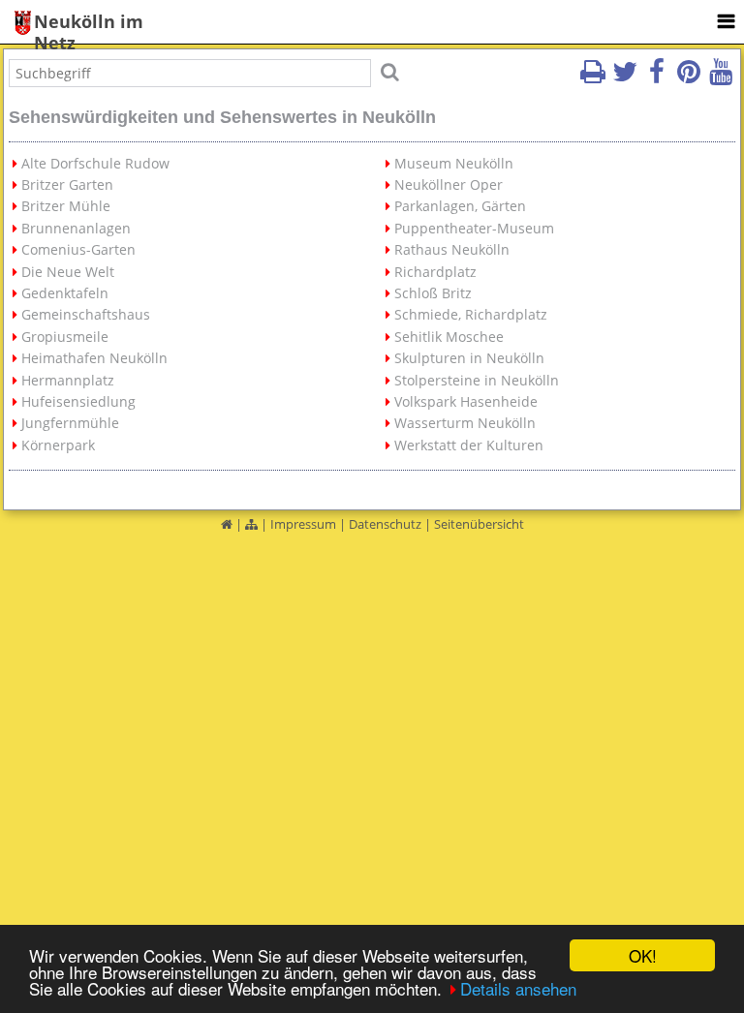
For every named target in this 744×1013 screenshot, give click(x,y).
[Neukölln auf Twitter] (624, 77)
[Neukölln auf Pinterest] (688, 77)
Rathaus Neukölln (452, 249)
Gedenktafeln (64, 293)
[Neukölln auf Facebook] (656, 77)
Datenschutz (385, 524)
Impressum (303, 524)
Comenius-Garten (78, 249)
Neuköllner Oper (448, 184)
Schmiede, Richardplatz (470, 314)
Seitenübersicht (479, 524)
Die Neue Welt (67, 271)
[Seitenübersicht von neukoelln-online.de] (251, 524)
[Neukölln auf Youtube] (720, 77)
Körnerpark (58, 445)
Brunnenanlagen (76, 228)
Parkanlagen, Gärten (460, 206)
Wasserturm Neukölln (465, 423)
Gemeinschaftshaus (85, 314)
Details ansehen (518, 988)
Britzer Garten (67, 184)
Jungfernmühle (70, 423)
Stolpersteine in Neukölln (476, 380)
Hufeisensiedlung (78, 401)
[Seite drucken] (592, 77)
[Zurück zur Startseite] (226, 524)
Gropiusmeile (64, 336)
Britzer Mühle (65, 206)
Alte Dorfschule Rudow (95, 163)
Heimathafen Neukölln (94, 358)
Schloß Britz (433, 293)
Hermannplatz (67, 380)
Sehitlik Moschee (449, 336)
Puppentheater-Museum (474, 228)
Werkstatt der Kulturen (468, 445)
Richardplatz (435, 271)
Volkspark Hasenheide (466, 401)
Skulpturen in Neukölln (469, 358)
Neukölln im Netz (88, 23)
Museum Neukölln (453, 163)
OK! (643, 955)
